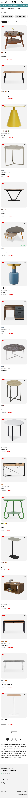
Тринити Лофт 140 (6, 684)
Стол (2, 211)
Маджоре (4, 370)
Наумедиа (24, 794)
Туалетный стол (5, 486)
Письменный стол (5, 329)
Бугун (3, 213)
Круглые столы (20, 16)
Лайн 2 (3, 331)
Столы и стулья (11, 8)
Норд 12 (3, 488)
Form (2, 722)
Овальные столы (7, 16)
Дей (2, 567)
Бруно (3, 174)
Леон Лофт (4, 645)
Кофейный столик (5, 133)
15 (16, 739)
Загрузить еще (14, 732)
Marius (3, 135)
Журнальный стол (5, 54)
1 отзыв (24, 245)
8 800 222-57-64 (21, 2)
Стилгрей (4, 253)
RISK (2, 606)
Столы (19, 8)
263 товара (10, 21)
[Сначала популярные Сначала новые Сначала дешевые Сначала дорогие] (21, 21)
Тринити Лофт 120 (6, 96)
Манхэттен (4, 449)
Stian (2, 527)
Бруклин (3, 56)
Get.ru (2, 8)
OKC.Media (24, 791)
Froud (3, 292)
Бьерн (3, 410)
